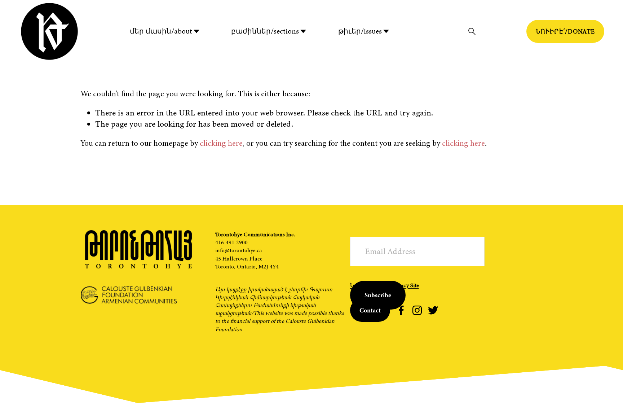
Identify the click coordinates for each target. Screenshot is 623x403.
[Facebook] (401, 310)
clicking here (221, 143)
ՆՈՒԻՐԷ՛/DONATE (565, 31)
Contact (370, 310)
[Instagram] (417, 310)
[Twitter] (433, 310)
